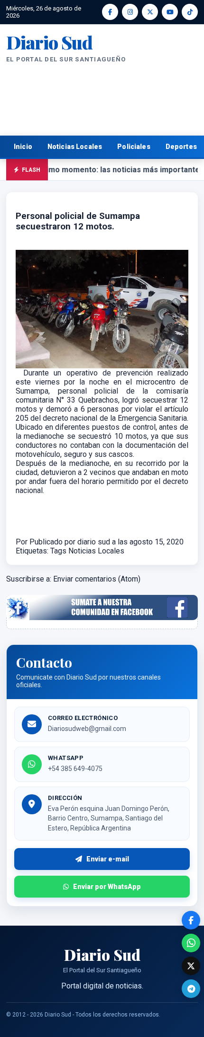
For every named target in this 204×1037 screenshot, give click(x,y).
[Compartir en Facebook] (191, 920)
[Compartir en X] (191, 966)
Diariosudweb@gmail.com (87, 728)
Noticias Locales (74, 146)
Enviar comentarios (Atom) (96, 578)
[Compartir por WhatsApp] (191, 943)
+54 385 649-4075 (75, 768)
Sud (49, 42)
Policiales (133, 146)
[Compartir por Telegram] (191, 988)
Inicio (23, 146)
